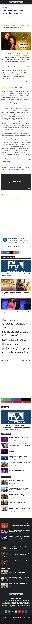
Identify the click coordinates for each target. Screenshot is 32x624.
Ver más (29, 257)
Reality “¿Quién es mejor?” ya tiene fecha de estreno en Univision (19, 531)
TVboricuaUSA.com (17, 617)
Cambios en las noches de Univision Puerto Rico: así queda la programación (19, 457)
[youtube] (14, 246)
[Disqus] (16, 336)
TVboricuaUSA (22, 238)
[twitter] (10, 246)
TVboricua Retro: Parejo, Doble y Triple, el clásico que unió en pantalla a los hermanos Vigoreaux (19, 555)
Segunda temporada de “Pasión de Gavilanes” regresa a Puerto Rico (17, 495)
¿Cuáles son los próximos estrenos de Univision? (18, 438)
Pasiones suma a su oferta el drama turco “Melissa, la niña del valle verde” (19, 501)
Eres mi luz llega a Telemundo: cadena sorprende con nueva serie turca (18, 584)
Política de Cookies (16, 621)
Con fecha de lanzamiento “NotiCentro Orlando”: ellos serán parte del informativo (19, 444)
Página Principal (4, 7)
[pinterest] (16, 246)
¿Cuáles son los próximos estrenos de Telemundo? (18, 450)
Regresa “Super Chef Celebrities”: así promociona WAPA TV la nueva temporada (19, 524)
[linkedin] (18, 246)
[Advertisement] (16, 20)
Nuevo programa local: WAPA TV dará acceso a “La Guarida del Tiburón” (18, 489)
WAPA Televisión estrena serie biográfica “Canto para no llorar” (15, 293)
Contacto (24, 621)
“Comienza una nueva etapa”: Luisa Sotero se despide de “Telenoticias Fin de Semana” (19, 508)
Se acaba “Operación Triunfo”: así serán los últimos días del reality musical (19, 537)
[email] (22, 246)
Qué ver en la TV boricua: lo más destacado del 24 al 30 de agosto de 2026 (15, 274)
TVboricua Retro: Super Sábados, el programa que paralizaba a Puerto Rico (18, 561)
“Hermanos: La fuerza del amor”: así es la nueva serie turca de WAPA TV (19, 463)
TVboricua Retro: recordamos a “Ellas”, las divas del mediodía (19, 547)
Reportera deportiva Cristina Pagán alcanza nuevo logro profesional (15, 311)
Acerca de (8, 621)
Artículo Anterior (5, 360)
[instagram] (12, 246)
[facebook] (8, 246)
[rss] (20, 246)
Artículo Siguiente (26, 360)
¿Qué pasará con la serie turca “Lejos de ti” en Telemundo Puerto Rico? (19, 578)
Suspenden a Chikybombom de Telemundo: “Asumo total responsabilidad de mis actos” (19, 482)
